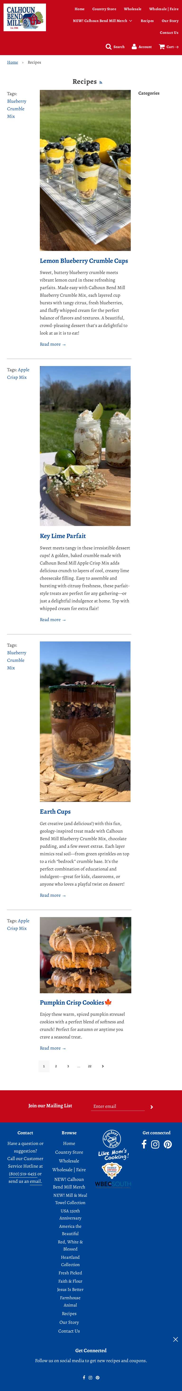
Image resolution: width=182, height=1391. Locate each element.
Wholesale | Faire (69, 1169)
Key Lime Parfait (63, 535)
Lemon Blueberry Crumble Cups (84, 260)
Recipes (147, 20)
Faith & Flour (70, 1281)
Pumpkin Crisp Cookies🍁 (76, 1002)
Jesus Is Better (70, 1289)
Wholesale (132, 9)
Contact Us (169, 32)
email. (36, 1181)
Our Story (69, 1322)
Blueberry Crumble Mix (16, 108)
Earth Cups (55, 811)
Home (80, 9)
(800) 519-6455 (23, 1173)
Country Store (104, 9)
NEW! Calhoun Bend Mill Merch (69, 1183)
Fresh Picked (70, 1273)
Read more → (53, 344)
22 (89, 1066)
